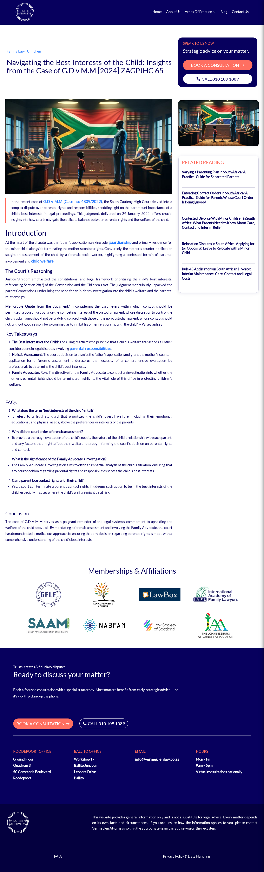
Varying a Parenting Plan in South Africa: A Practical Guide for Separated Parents (214, 174)
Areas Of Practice (198, 11)
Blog (223, 11)
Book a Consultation (215, 65)
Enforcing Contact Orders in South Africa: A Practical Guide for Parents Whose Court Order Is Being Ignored (217, 197)
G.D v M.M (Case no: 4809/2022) (72, 201)
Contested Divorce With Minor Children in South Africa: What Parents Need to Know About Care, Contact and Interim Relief (218, 223)
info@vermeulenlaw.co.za (157, 759)
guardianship (120, 242)
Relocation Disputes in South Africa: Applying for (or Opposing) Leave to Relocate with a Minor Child (218, 248)
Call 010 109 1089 (220, 78)
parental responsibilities (90, 348)
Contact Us (240, 11)
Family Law (16, 51)
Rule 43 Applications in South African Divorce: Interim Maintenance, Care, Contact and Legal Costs (217, 273)
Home (157, 11)
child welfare (42, 261)
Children (34, 51)
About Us (173, 11)
